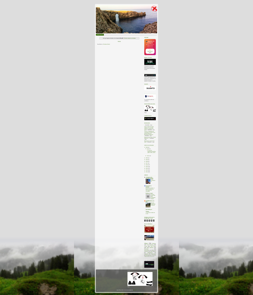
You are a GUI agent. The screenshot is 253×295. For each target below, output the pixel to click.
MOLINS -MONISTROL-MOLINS (153, 204)
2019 (147, 159)
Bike (153, 250)
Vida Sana (153, 246)
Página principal (100, 34)
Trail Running (150, 244)
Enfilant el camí (149, 193)
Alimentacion (147, 250)
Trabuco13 (151, 256)
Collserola (146, 253)
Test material (150, 247)
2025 (147, 157)
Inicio (119, 41)
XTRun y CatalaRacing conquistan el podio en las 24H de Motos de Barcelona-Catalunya (149, 133)
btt (153, 255)
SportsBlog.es (149, 209)
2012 (147, 171)
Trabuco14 (146, 256)
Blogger (134, 290)
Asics (151, 251)
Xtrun (146, 243)
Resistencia (150, 252)
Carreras (146, 251)
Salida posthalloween (153, 180)
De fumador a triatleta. (149, 186)
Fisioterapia (153, 253)
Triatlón (147, 211)
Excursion (146, 248)
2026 (147, 147)
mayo (148, 148)
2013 (147, 170)
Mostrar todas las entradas (130, 38)
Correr (145, 246)
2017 (147, 163)
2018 (147, 161)
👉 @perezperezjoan (150, 51)
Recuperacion (149, 255)
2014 (147, 168)
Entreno (154, 243)
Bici (155, 251)
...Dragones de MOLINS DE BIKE (149, 178)
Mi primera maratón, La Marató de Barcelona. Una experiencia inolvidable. (150, 189)
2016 (147, 164)
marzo (148, 155)
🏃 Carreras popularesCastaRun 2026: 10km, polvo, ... (151, 152)
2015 (147, 166)
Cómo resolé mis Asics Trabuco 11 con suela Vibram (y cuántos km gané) (149, 128)
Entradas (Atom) (106, 44)
